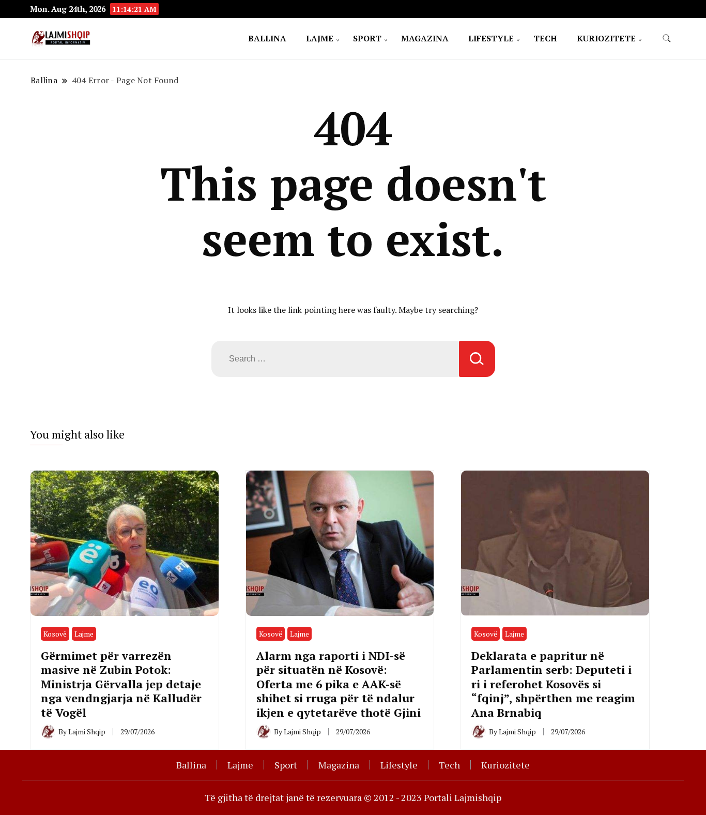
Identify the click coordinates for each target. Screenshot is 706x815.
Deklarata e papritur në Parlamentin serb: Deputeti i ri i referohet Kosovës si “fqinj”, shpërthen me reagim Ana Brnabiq (553, 684)
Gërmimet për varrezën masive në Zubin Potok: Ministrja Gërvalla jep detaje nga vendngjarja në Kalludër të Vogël (121, 684)
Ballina (267, 38)
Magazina (425, 38)
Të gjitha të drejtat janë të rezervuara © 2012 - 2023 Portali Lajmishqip (353, 797)
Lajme (319, 38)
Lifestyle (491, 38)
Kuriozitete (606, 38)
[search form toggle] (666, 38)
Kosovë (55, 634)
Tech (545, 38)
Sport (367, 38)
